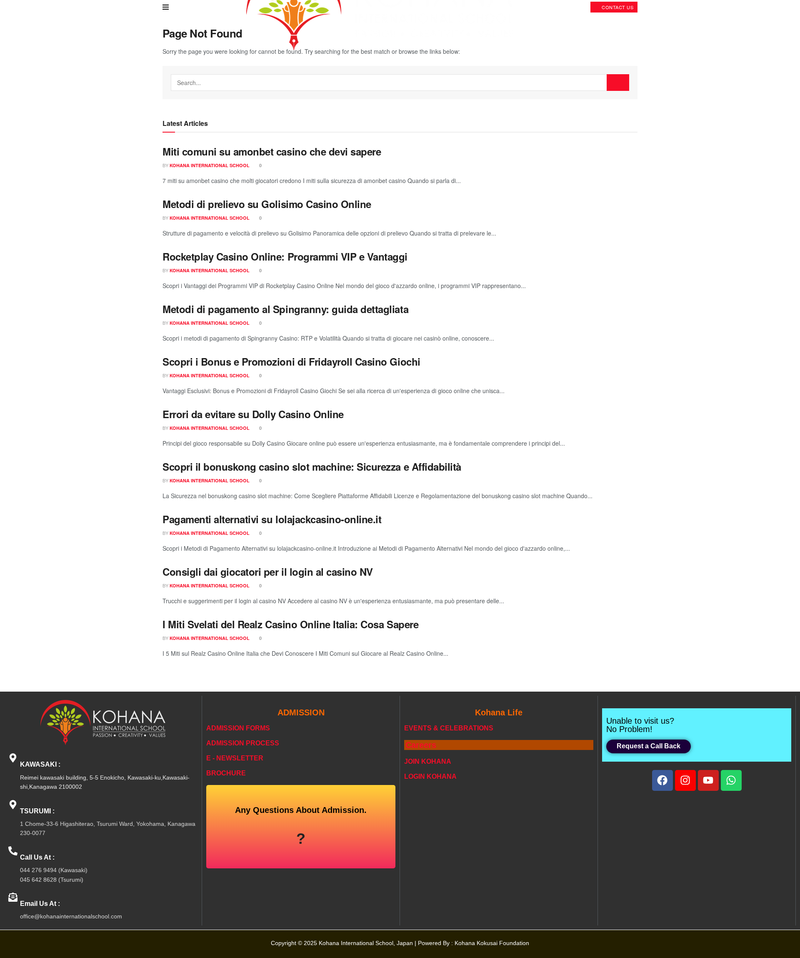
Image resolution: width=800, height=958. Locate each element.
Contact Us (617, 7)
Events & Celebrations (448, 728)
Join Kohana (427, 761)
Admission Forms (238, 728)
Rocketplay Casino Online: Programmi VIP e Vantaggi (285, 256)
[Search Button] (618, 82)
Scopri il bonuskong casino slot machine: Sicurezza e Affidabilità (311, 466)
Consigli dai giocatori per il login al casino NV (267, 571)
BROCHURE (226, 773)
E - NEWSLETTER (234, 758)
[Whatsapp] (731, 780)
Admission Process (242, 743)
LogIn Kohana (430, 776)
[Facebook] (662, 780)
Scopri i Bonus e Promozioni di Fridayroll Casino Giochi (291, 361)
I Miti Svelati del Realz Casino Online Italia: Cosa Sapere (290, 624)
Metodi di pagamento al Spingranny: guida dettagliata (285, 309)
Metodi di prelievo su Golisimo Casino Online (266, 204)
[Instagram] (685, 780)
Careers (420, 745)
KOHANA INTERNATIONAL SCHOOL (210, 165)
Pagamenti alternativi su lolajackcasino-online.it (271, 519)
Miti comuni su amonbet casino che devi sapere (271, 151)
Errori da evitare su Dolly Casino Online (253, 414)
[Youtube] (708, 780)
